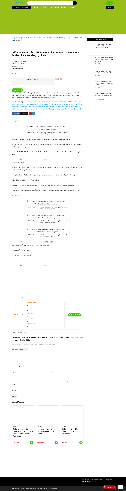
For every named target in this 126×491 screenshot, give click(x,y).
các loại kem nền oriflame (40, 102)
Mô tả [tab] (13, 118)
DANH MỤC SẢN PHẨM (21, 7)
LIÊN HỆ (110, 7)
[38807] (61, 79)
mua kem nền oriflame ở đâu (23, 109)
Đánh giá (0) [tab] (15, 121)
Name (14, 384)
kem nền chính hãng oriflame (69, 102)
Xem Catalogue (54, 7)
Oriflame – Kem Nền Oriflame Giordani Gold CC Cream (47, 431)
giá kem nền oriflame (55, 102)
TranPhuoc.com (92, 481)
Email (14, 390)
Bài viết (63, 7)
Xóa (56, 82)
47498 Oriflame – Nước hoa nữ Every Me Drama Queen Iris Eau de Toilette (104, 59)
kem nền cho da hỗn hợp (28, 104)
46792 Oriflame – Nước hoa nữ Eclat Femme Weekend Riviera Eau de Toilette (104, 95)
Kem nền (32, 38)
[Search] (75, 3)
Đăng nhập (71, 7)
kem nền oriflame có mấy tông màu (45, 106)
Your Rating (15, 349)
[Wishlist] (101, 3)
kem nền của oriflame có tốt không (59, 104)
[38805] (56, 79)
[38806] (58, 79)
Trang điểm (22, 38)
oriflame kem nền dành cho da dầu (43, 109)
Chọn (31, 442)
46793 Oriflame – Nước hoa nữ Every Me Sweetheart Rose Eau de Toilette (104, 83)
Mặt (27, 38)
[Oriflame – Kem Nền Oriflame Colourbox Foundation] (72, 416)
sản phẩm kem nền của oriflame (73, 109)
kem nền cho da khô (42, 104)
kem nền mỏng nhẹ (28, 106)
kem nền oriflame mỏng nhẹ (64, 106)
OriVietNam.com (86, 479)
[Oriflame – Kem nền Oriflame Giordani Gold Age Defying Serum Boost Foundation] (23, 416)
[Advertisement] (63, 22)
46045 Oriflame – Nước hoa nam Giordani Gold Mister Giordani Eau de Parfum (103, 45)
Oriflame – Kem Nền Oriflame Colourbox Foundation (70, 431)
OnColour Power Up (32, 79)
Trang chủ (14, 38)
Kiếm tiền (35, 7)
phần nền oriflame (58, 109)
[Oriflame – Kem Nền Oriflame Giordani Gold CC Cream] (47, 416)
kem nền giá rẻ (74, 104)
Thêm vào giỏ (17, 90)
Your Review (16, 367)
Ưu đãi (44, 7)
